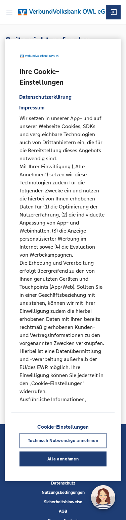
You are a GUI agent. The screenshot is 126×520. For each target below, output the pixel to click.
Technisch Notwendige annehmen (63, 440)
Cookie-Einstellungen (63, 426)
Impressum (32, 107)
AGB (63, 511)
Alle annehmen (63, 458)
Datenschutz (63, 483)
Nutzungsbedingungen (63, 492)
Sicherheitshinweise (63, 502)
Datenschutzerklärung (45, 97)
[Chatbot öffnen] (103, 497)
